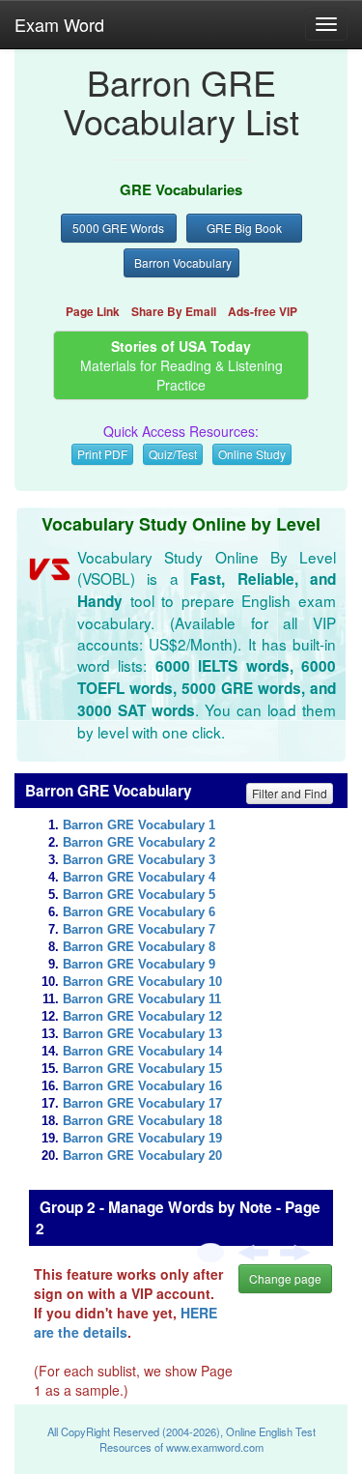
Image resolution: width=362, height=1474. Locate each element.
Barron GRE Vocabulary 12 (142, 1017)
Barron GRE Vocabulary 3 (139, 860)
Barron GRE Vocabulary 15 (142, 1069)
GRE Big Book (244, 227)
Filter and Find (289, 793)
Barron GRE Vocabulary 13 (142, 1034)
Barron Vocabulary (183, 262)
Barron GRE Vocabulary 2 (139, 843)
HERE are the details (125, 1322)
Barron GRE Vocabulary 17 (142, 1104)
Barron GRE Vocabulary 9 (139, 964)
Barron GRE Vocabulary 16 (142, 1086)
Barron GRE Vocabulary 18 (142, 1121)
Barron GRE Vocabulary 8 (139, 947)
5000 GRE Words (118, 227)
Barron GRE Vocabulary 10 (142, 982)
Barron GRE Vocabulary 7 (139, 930)
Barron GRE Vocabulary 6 (139, 912)
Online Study (252, 454)
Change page (285, 1278)
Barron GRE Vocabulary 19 (142, 1138)
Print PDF (102, 454)
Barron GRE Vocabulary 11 (142, 999)
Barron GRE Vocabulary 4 (139, 877)
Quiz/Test (173, 454)
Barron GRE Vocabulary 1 (139, 825)
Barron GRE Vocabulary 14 (142, 1051)
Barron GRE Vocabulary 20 (142, 1156)
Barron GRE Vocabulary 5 (139, 895)
